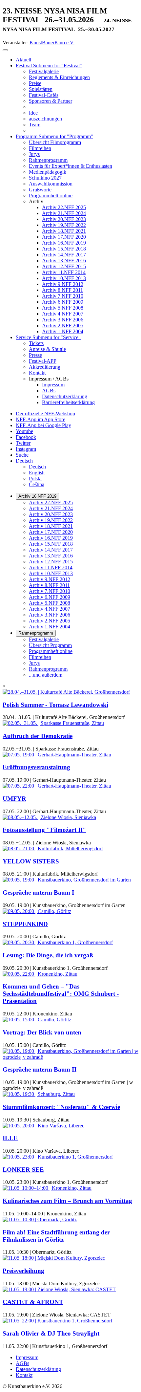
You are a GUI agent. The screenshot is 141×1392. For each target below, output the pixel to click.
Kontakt (24, 1375)
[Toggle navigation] (5, 50)
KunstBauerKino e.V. (52, 42)
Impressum (27, 1357)
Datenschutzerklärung (38, 1369)
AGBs (22, 1363)
